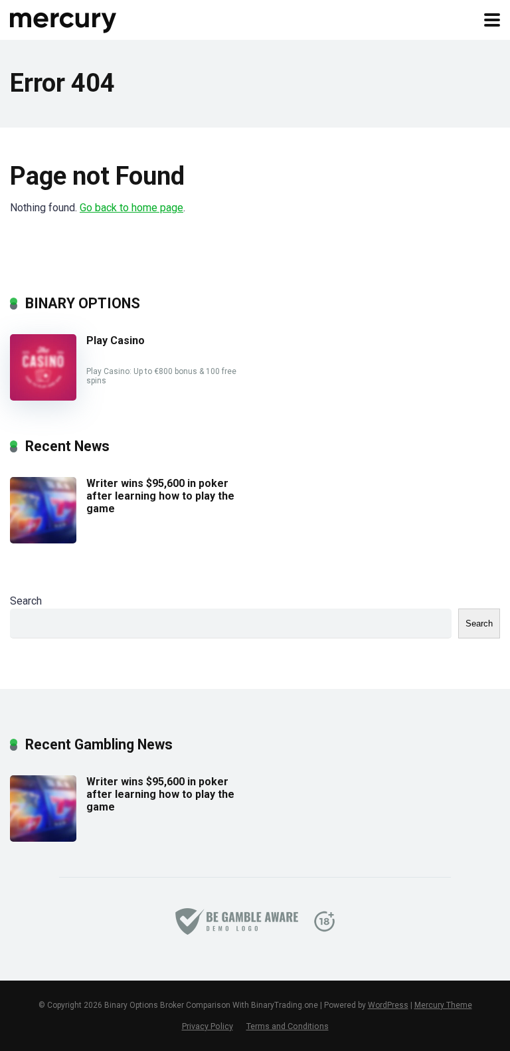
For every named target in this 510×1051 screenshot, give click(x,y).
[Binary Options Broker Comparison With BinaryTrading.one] (64, 18)
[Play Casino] (43, 397)
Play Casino (115, 340)
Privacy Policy (207, 1026)
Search (26, 601)
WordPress (388, 1005)
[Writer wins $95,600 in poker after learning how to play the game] (43, 539)
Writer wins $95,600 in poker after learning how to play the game (160, 496)
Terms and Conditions (287, 1026)
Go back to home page (131, 207)
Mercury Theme (443, 1005)
